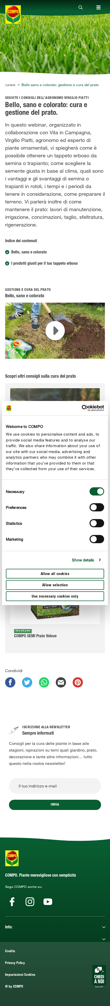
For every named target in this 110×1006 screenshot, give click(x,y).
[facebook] (10, 682)
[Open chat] (99, 976)
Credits (10, 951)
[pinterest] (77, 682)
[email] (60, 682)
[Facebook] (12, 902)
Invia (55, 805)
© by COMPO (14, 987)
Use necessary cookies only (55, 596)
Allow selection (55, 585)
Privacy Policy (15, 963)
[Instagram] (30, 902)
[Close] (80, 7)
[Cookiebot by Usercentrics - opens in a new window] (81, 408)
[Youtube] (48, 902)
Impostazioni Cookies (20, 975)
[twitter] (27, 682)
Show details (83, 560)
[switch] (97, 507)
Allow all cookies (55, 574)
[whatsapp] (44, 682)
